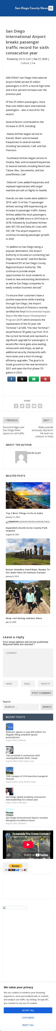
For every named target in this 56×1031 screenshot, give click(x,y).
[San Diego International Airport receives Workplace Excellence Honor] (9, 812)
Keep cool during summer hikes (24, 618)
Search (6, 701)
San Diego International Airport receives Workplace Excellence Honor (27, 819)
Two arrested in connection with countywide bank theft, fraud (23, 757)
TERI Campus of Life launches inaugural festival (27, 777)
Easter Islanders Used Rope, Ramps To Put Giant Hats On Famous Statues (28, 571)
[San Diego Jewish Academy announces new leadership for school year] (9, 791)
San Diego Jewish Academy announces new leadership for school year (26, 798)
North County (29, 782)
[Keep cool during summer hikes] (28, 597)
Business (22, 823)
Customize (28, 1017)
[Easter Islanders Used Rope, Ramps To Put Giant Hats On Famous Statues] (28, 552)
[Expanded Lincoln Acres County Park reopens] (28, 522)
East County (24, 761)
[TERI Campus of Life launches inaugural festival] (9, 770)
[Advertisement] (28, 888)
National (22, 740)
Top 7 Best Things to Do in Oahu (24, 513)
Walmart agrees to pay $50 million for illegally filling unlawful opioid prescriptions (26, 735)
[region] (28, 1006)
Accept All (28, 1010)
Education (23, 802)
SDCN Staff (25, 59)
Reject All (28, 1025)
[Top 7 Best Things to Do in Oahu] (28, 495)
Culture (25, 63)
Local (31, 761)
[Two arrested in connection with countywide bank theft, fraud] (9, 750)
